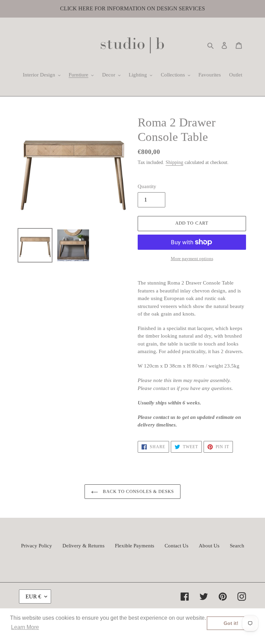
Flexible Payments (134, 545)
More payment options (192, 258)
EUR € (33, 596)
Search (237, 545)
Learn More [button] (25, 627)
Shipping (174, 162)
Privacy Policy (36, 545)
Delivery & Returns (83, 545)
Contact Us (176, 545)
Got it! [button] (231, 623)
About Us (209, 545)
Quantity (147, 186)
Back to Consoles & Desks (137, 491)
